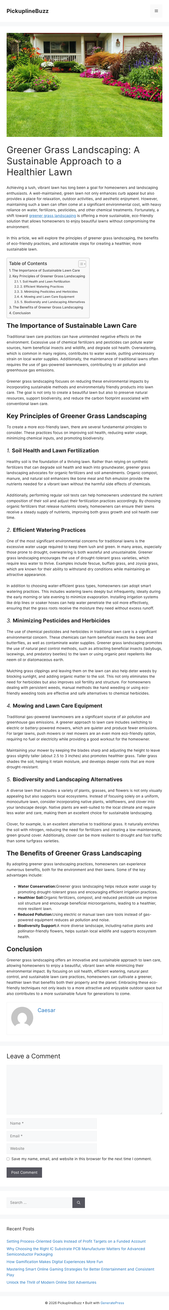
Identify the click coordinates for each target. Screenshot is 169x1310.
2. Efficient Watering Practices (42, 286)
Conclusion (22, 313)
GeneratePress (112, 1303)
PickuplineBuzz (28, 11)
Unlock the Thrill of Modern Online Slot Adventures (51, 1282)
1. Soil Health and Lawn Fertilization (45, 281)
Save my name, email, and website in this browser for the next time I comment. (81, 1159)
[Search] (78, 1202)
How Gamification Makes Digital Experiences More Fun (55, 1262)
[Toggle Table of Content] (80, 264)
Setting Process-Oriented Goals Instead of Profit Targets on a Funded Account (76, 1241)
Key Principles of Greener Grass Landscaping (49, 276)
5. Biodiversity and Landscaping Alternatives (52, 302)
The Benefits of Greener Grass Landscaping (48, 307)
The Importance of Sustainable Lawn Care (46, 270)
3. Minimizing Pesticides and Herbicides (49, 291)
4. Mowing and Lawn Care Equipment (47, 296)
